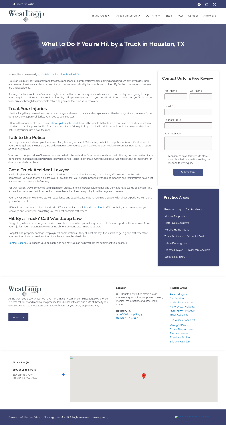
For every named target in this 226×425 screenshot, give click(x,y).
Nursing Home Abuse (177, 229)
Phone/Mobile (173, 119)
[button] (199, 5)
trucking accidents (94, 207)
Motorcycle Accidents (177, 222)
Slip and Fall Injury (175, 256)
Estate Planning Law (176, 243)
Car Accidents (194, 209)
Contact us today (18, 242)
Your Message (173, 133)
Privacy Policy (101, 417)
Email (168, 106)
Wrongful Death (196, 236)
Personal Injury (172, 209)
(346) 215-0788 (25, 4)
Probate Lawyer (174, 250)
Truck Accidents (174, 236)
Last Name (196, 90)
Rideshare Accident (199, 250)
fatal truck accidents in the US (62, 74)
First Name (171, 90)
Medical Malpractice (176, 216)
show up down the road (64, 123)
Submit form (188, 172)
